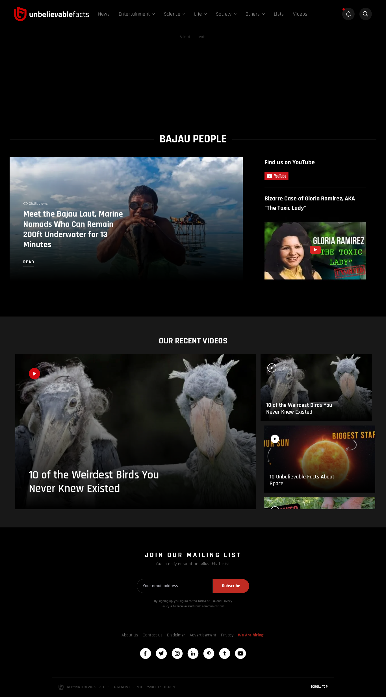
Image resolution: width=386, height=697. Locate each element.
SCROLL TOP (319, 687)
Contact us (152, 635)
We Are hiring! (251, 635)
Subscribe (231, 586)
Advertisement (203, 635)
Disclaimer (176, 635)
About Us (130, 635)
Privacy (227, 635)
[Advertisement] (193, 79)
